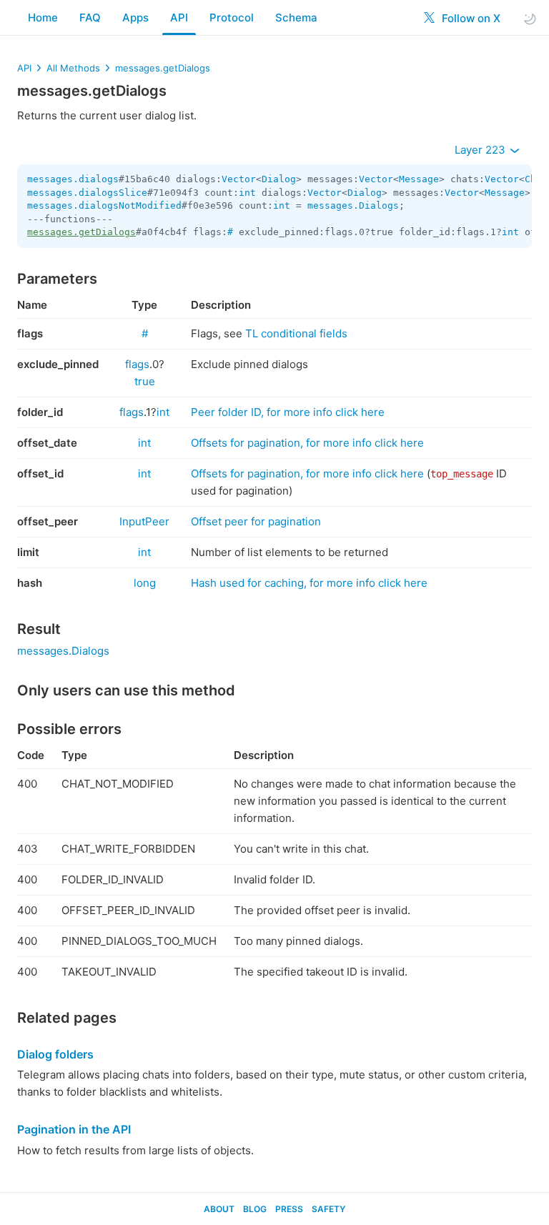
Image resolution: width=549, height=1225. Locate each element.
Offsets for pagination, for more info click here (307, 443)
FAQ (90, 17)
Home (43, 17)
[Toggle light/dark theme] (529, 18)
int (247, 192)
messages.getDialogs (162, 68)
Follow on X (469, 18)
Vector (239, 179)
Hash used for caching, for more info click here (309, 583)
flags (137, 364)
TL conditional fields (296, 333)
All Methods (73, 68)
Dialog (279, 179)
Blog (255, 1209)
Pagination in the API (74, 1129)
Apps (135, 17)
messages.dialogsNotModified (104, 205)
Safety (328, 1209)
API (179, 17)
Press (289, 1209)
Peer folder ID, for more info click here (288, 412)
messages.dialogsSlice (87, 192)
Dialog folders (55, 1054)
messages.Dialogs (353, 205)
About (219, 1209)
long (145, 583)
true (144, 381)
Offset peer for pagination (256, 521)
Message (419, 179)
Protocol (231, 17)
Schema (296, 17)
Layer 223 (481, 150)
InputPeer (144, 521)
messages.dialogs (73, 179)
